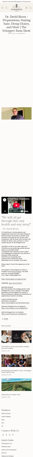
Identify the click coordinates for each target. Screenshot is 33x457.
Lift (2, 426)
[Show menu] (2, 7)
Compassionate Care (6, 443)
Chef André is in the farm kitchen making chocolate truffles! (15, 347)
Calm (2, 423)
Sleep (2, 420)
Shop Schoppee (16, 271)
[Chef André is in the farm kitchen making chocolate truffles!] (16, 336)
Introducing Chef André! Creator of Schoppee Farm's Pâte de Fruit (16, 371)
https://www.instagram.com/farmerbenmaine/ (15, 303)
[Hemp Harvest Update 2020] (16, 385)
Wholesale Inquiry (6, 446)
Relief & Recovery (6, 413)
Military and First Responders (8, 450)
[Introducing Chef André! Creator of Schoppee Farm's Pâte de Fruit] (16, 360)
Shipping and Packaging (7, 456)
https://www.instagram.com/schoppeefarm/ (14, 308)
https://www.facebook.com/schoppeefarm (14, 314)
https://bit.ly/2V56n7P (15, 283)
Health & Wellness (6, 416)
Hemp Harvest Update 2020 (10, 395)
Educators (4, 453)
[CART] (30, 7)
